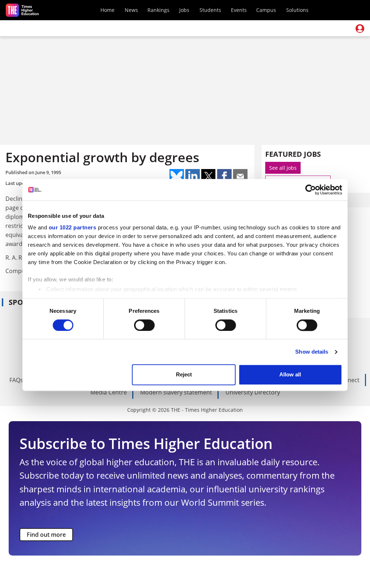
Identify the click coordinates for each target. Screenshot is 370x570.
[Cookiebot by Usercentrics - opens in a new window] (310, 189)
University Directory (252, 392)
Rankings (158, 10)
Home (107, 10)
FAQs (16, 380)
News (131, 10)
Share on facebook (224, 176)
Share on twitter (208, 176)
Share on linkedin (192, 176)
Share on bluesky (176, 176)
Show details (311, 352)
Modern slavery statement (176, 392)
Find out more (46, 535)
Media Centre (108, 392)
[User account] (360, 28)
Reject (184, 375)
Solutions (297, 10)
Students (210, 10)
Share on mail (240, 176)
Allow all (290, 375)
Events (239, 10)
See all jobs (283, 167)
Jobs (184, 10)
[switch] (144, 325)
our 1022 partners (72, 227)
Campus (266, 10)
